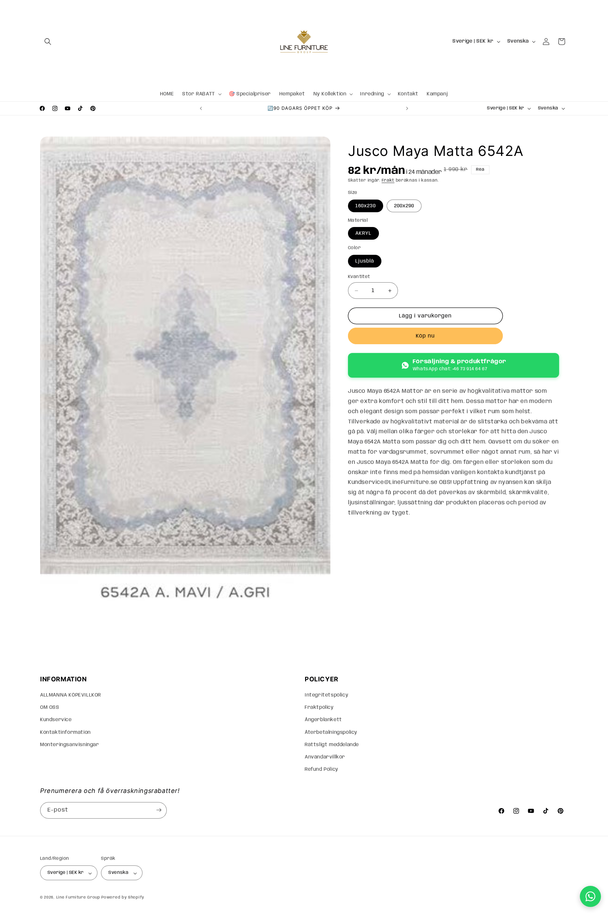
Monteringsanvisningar (69, 744)
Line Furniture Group (78, 898)
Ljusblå (364, 261)
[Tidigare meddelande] (201, 108)
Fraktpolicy (319, 707)
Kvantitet (359, 277)
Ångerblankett (323, 720)
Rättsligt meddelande (332, 744)
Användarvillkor (325, 757)
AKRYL (363, 233)
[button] (48, 41)
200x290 (404, 205)
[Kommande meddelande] (407, 108)
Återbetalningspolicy (331, 732)
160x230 (365, 205)
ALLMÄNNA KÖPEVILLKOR (70, 695)
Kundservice (56, 720)
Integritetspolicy (326, 695)
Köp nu (425, 336)
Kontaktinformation (65, 732)
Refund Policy (321, 769)
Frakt (388, 180)
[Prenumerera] (158, 810)
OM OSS (49, 707)
